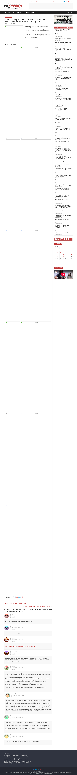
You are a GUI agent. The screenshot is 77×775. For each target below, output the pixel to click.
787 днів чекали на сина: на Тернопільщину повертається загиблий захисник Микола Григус (63, 157)
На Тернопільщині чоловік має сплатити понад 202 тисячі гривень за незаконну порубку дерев (63, 99)
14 (65, 254)
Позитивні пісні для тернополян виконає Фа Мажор (37, 606)
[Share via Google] (17, 597)
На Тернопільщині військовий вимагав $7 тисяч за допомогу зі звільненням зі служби (63, 78)
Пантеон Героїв (20, 12)
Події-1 (7, 17)
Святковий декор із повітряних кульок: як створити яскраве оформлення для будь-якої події (63, 84)
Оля (12, 626)
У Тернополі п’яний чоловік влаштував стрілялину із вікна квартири (63, 211)
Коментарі (70, 27)
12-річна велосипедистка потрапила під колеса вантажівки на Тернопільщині (63, 138)
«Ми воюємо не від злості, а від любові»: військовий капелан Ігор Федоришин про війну (63, 169)
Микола (13, 638)
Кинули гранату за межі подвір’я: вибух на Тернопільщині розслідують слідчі (63, 129)
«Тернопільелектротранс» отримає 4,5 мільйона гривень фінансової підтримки (63, 185)
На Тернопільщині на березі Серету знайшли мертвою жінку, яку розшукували (62, 226)
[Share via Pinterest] (22, 597)
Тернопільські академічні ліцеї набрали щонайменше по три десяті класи (63, 180)
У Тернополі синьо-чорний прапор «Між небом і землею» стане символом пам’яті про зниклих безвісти (63, 195)
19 (60, 256)
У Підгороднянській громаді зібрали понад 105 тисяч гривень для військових (63, 104)
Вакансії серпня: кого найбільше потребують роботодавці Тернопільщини (61, 109)
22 (68, 256)
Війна (14, 12)
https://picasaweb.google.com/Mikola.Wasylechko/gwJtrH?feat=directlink (20, 646)
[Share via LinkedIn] (20, 597)
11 (57, 254)
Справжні (28, 12)
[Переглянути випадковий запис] (71, 12)
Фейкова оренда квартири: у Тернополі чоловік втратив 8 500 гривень (63, 133)
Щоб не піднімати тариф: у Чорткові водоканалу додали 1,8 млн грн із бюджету (62, 94)
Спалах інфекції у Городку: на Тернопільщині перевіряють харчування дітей (63, 49)
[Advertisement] (51, 6)
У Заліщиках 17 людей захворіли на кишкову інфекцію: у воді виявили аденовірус (62, 189)
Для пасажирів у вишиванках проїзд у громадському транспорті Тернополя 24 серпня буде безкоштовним (63, 59)
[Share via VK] (15, 597)
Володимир (14, 651)
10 (55, 254)
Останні (57, 27)
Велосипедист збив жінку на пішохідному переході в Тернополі (63, 119)
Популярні (64, 27)
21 (65, 256)
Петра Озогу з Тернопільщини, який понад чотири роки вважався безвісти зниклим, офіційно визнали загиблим (42, 1)
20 (63, 256)
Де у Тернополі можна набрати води (15, 603)
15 (68, 254)
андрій (14, 693)
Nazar (12, 734)
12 (60, 254)
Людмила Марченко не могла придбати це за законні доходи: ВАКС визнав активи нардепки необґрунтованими (63, 44)
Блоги (32, 12)
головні (15, 23)
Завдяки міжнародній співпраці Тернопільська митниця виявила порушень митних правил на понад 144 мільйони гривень (63, 163)
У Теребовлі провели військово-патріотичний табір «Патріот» (61, 89)
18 (57, 256)
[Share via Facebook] (13, 597)
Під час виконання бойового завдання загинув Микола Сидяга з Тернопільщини (63, 54)
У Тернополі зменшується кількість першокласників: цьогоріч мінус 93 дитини (62, 221)
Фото (10, 17)
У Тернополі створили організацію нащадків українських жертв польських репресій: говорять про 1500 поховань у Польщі (63, 143)
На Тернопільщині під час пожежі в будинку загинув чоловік (62, 114)
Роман (13, 666)
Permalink (14, 617)
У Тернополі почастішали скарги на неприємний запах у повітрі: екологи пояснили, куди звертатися (62, 201)
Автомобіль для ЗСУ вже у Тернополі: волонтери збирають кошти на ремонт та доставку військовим (63, 175)
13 (63, 254)
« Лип (55, 263)
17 (55, 256)
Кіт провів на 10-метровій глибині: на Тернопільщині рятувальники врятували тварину (63, 73)
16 (71, 254)
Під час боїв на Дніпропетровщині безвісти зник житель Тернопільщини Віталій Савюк (62, 124)
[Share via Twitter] (19, 597)
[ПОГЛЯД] (5, 12)
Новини (9, 12)
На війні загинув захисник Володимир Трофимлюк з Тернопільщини (62, 30)
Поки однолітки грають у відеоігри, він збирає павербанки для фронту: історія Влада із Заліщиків (63, 232)
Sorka (12, 614)
